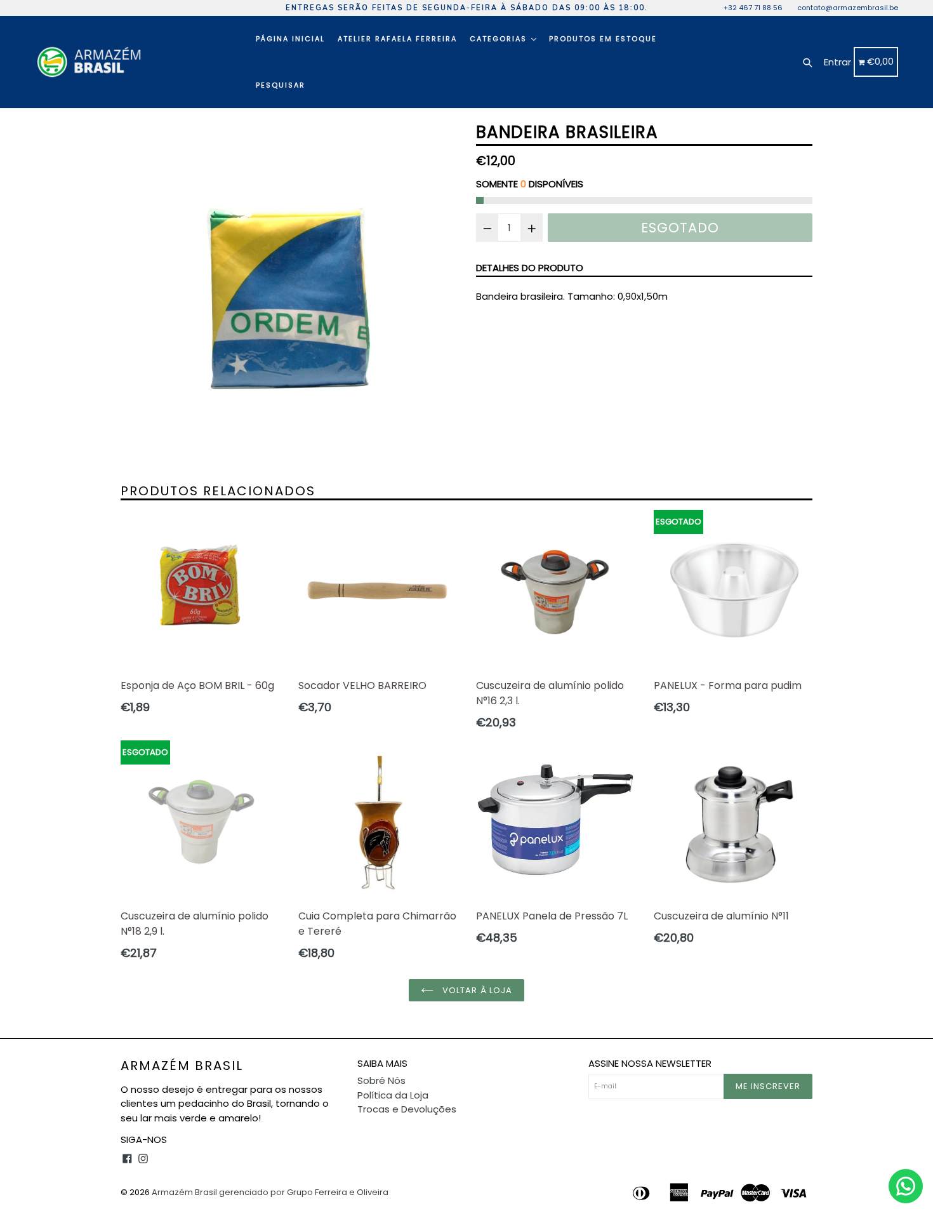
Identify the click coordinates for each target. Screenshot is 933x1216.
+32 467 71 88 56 (753, 8)
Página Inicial (290, 39)
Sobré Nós (381, 1080)
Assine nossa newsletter (649, 1063)
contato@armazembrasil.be (847, 8)
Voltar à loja (476, 990)
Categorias (500, 39)
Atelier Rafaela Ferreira (397, 39)
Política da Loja (392, 1095)
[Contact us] (906, 1186)
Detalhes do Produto (529, 267)
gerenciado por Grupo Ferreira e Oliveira (303, 1192)
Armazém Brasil (182, 1065)
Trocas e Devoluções (406, 1109)
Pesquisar (280, 85)
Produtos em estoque (603, 39)
